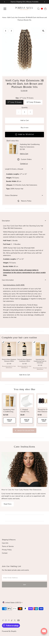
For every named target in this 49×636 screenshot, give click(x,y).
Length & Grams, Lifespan (14, 169)
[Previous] (5, 30)
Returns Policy (26, 201)
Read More (7, 504)
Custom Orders (26, 159)
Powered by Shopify (9, 631)
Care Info (5, 543)
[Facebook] (3, 620)
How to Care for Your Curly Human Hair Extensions (21, 490)
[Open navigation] (7, 9)
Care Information (8, 280)
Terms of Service (8, 546)
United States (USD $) (13, 602)
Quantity (25, 107)
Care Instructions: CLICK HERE (13, 285)
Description (6, 221)
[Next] (11, 30)
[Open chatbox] (44, 631)
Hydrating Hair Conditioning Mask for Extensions (8, 413)
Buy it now (24, 127)
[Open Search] (38, 9)
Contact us (24, 163)
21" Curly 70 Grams (34, 102)
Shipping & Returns (9, 540)
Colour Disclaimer (11, 195)
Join (24, 584)
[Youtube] (18, 620)
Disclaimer (24, 299)
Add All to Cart (24, 375)
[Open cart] (45, 9)
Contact (4, 553)
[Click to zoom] (43, 31)
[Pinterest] (9, 620)
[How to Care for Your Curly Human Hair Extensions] (24, 469)
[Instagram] (5, 620)
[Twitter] (14, 620)
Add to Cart (24, 120)
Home (4, 17)
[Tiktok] (11, 620)
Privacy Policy (7, 550)
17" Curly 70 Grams (15, 102)
